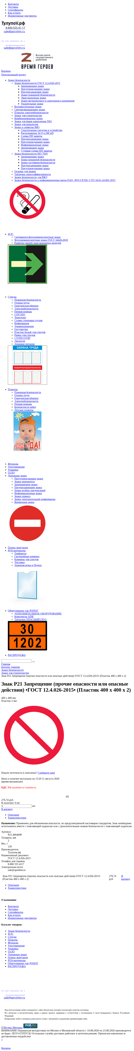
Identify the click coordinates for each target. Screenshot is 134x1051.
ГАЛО (11, 951)
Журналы (13, 942)
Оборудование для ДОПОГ (23, 963)
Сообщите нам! (46, 772)
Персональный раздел (13, 74)
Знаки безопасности (19, 931)
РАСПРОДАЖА (17, 966)
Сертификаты (15, 912)
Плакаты (13, 939)
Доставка (13, 909)
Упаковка (13, 948)
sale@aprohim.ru (14, 31)
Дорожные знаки (17, 954)
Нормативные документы (22, 918)
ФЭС (11, 934)
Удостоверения (16, 945)
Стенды (12, 936)
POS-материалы (17, 960)
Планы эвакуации (18, 957)
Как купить (14, 915)
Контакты (13, 906)
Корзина (6, 71)
